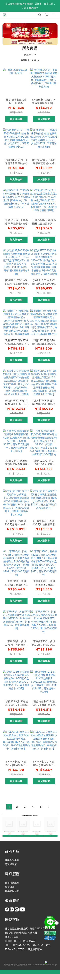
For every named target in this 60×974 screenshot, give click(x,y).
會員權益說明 (12, 882)
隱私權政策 (11, 864)
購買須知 (9, 886)
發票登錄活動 (12, 891)
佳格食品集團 (12, 860)
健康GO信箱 (11, 936)
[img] (50, 922)
